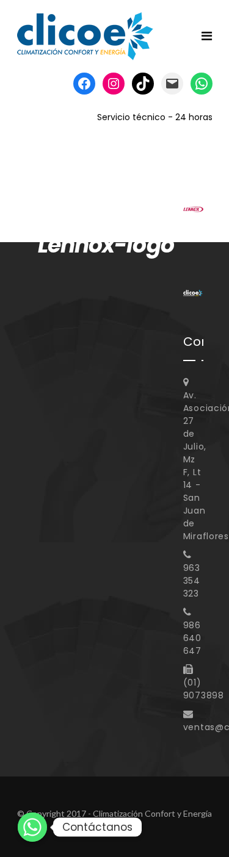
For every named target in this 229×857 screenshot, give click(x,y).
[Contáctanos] (32, 827)
